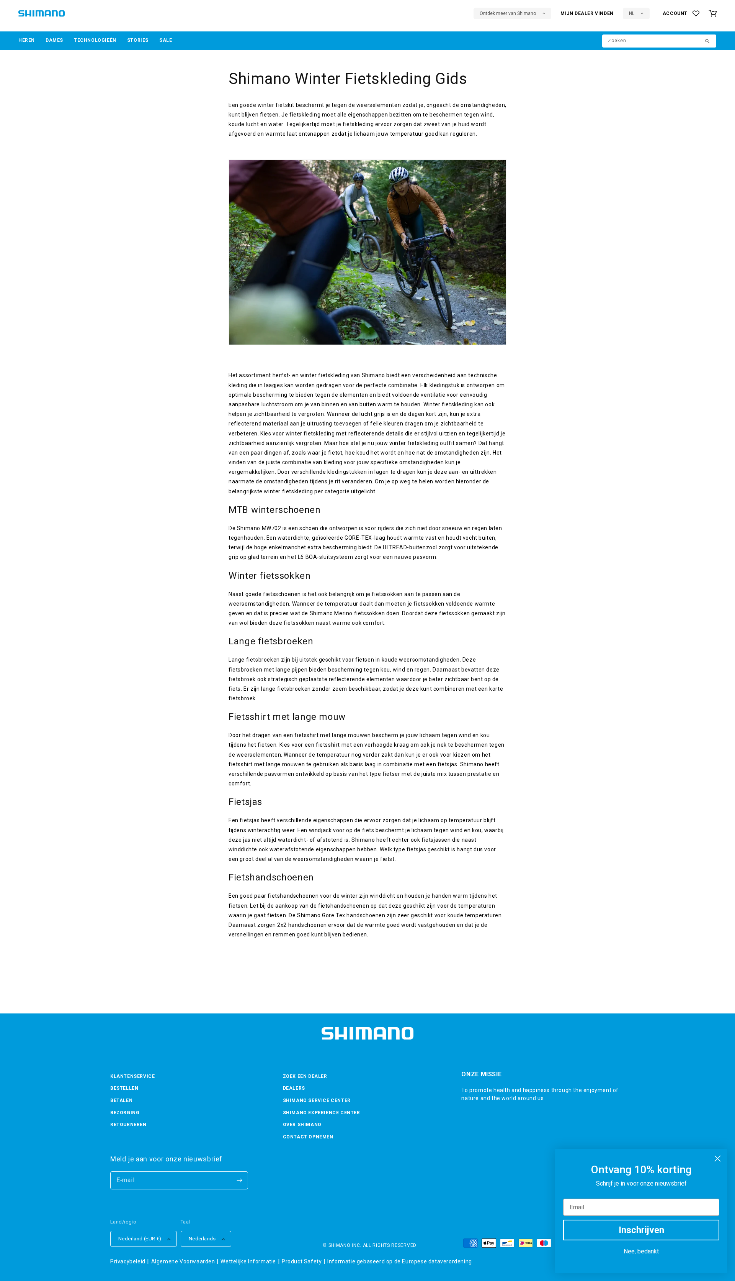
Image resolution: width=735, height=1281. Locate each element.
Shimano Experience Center (321, 1112)
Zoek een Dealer (305, 1076)
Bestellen (124, 1088)
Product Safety (302, 1261)
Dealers (294, 1088)
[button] (26, 41)
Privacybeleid (127, 1261)
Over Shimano (302, 1124)
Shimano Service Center (317, 1100)
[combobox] (659, 41)
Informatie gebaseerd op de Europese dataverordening (399, 1261)
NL (631, 13)
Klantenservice (132, 1076)
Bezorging (124, 1112)
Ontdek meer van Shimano (508, 13)
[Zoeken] (707, 42)
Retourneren (128, 1124)
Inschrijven (641, 1230)
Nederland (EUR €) (140, 1239)
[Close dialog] (717, 1158)
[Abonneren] (239, 1180)
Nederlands (202, 1239)
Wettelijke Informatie (248, 1261)
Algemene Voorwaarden (183, 1261)
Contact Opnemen (308, 1137)
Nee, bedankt (641, 1251)
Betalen (121, 1100)
